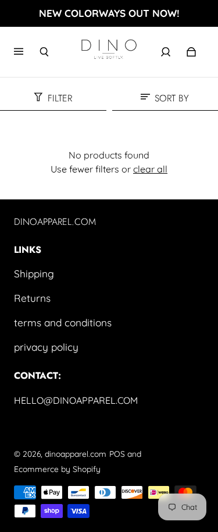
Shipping (34, 273)
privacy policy (46, 347)
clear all (150, 169)
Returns (32, 298)
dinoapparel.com (75, 454)
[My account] (165, 52)
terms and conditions (63, 322)
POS (117, 454)
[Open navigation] (27, 52)
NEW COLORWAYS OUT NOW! (109, 13)
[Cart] (191, 52)
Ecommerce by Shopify (57, 469)
